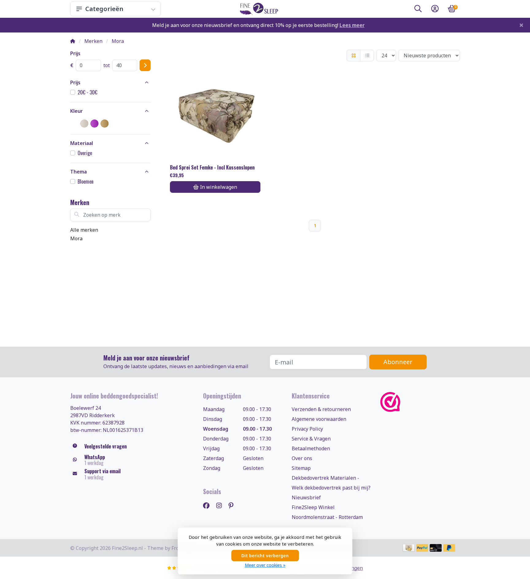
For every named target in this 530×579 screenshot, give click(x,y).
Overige (85, 153)
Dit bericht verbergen (265, 555)
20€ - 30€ (87, 92)
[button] (418, 10)
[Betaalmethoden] (409, 548)
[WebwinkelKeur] (420, 402)
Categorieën (104, 9)
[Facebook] (208, 505)
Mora (76, 238)
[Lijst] (367, 55)
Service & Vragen (311, 438)
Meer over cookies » (265, 565)
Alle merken (84, 230)
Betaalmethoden (311, 448)
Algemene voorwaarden (319, 419)
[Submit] (145, 65)
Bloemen (86, 181)
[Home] (72, 41)
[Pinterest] (233, 505)
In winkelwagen (218, 187)
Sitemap (301, 468)
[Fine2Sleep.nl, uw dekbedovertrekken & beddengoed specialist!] (258, 9)
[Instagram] (221, 505)
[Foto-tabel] (353, 55)
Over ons (302, 458)
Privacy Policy (307, 428)
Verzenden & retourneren (321, 409)
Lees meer (352, 25)
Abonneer (398, 362)
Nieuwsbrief (306, 497)
